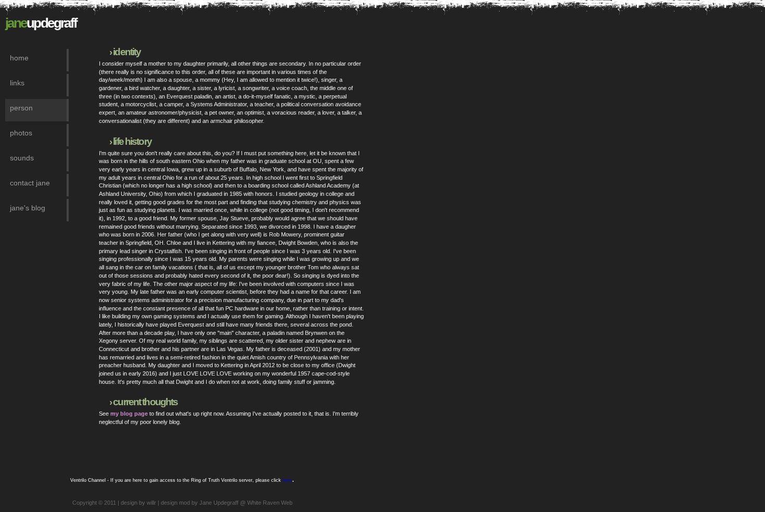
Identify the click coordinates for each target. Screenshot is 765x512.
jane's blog (27, 208)
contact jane (30, 183)
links (17, 83)
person (21, 108)
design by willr (138, 502)
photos (21, 133)
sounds (22, 158)
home (19, 58)
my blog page (129, 413)
